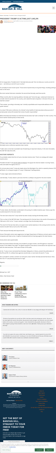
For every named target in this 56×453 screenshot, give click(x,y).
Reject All (49, 450)
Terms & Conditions (41, 399)
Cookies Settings (6, 450)
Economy (6, 15)
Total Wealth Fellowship (18, 1)
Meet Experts (42, 393)
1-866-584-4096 (18, 400)
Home (1, 15)
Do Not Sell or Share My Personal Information (42, 407)
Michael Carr (10, 21)
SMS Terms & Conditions (42, 401)
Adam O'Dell (12, 375)
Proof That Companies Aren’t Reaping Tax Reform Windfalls (21, 294)
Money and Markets (6, 1)
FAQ (42, 411)
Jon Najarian (12, 366)
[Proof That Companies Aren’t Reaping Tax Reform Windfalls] (21, 287)
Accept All (39, 450)
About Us (42, 391)
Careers (42, 397)
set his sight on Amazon (20, 163)
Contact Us (41, 409)
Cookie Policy (42, 405)
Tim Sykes (11, 357)
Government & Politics (27, 21)
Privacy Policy (41, 403)
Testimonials (42, 395)
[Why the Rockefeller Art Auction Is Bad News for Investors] (7, 287)
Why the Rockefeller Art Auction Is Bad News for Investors (6, 295)
